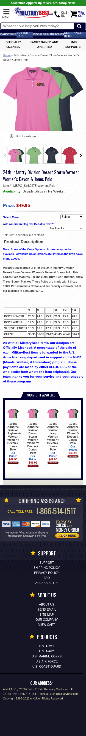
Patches (57, 34)
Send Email (47, 609)
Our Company (47, 619)
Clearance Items (73, 34)
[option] (16, 155)
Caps (4, 34)
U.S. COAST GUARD (46, 666)
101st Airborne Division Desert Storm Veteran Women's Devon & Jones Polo (33, 438)
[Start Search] (79, 26)
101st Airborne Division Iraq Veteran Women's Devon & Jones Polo (53, 436)
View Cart (46, 624)
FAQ (47, 578)
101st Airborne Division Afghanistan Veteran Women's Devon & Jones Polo (15, 436)
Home (7, 55)
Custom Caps (22, 34)
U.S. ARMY (46, 646)
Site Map (46, 614)
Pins (48, 34)
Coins (12, 34)
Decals (39, 34)
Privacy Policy (46, 573)
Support (46, 562)
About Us (46, 604)
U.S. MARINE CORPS (47, 656)
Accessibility (46, 583)
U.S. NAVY (46, 651)
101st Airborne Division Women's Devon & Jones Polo (73, 433)
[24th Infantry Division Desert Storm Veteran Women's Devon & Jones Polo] (22, 136)
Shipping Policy (46, 567)
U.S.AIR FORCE (47, 661)
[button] (6, 14)
